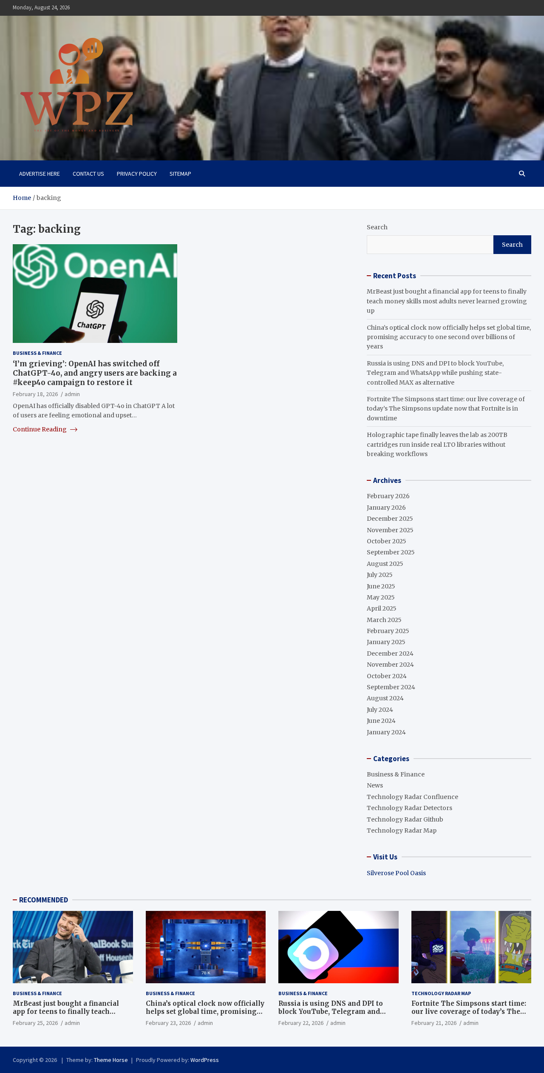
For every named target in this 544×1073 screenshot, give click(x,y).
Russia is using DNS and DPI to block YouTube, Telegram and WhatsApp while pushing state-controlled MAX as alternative (435, 373)
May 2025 (381, 597)
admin (72, 394)
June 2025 (381, 586)
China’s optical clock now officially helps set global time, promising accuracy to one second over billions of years (449, 337)
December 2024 (390, 653)
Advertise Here (39, 173)
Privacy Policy (137, 173)
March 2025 (384, 620)
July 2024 (380, 709)
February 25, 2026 (35, 1023)
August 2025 (385, 564)
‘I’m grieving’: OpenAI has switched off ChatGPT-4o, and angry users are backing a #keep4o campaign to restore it (95, 373)
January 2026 (386, 507)
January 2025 (386, 642)
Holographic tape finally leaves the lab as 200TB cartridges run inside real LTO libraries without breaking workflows (437, 444)
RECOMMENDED (43, 900)
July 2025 (380, 575)
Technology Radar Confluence (412, 797)
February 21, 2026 (433, 1023)
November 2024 (390, 664)
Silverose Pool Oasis (396, 873)
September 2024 (391, 687)
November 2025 (390, 530)
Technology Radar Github (405, 819)
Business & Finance (37, 353)
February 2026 (388, 496)
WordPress (204, 1060)
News (375, 785)
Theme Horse (111, 1060)
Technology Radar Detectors (409, 808)
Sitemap (180, 173)
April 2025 (382, 608)
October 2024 (387, 676)
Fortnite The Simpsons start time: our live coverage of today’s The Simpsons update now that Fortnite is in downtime (446, 408)
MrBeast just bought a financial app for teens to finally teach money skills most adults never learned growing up (447, 301)
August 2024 (385, 698)
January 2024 (386, 732)
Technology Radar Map (401, 830)
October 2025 (386, 541)
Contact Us (88, 173)
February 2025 (388, 631)
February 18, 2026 (35, 394)
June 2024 (381, 721)
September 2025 (391, 552)
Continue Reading (40, 429)
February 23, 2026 (168, 1023)
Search (377, 227)
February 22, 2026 (300, 1023)
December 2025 (390, 518)
